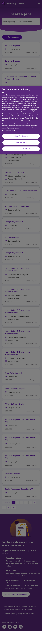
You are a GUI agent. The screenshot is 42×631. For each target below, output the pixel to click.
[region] (21, 120)
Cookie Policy (34, 118)
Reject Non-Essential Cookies (20, 149)
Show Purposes (21, 142)
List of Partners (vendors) (8, 130)
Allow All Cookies (21, 136)
